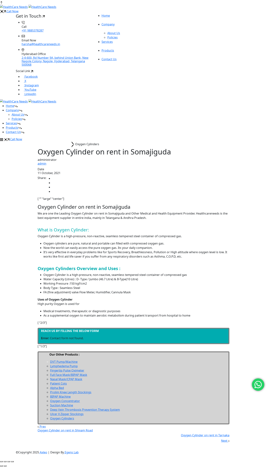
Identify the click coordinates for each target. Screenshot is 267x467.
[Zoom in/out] (1, 461)
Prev (42, 427)
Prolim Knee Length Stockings (70, 392)
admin (42, 164)
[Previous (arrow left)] (1, 465)
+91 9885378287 (33, 30)
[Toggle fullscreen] (5, 461)
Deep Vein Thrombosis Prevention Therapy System (85, 410)
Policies (112, 37)
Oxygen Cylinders (62, 418)
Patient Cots (58, 384)
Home (10, 106)
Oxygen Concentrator (65, 401)
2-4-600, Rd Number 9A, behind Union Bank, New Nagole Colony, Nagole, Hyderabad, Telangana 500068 (55, 61)
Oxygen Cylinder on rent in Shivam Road (65, 430)
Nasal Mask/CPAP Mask (66, 379)
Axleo (43, 452)
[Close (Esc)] (12, 461)
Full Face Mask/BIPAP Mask (68, 375)
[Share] (8, 461)
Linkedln (30, 94)
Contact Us (13, 132)
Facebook (31, 77)
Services (11, 123)
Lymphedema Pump (64, 366)
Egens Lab (71, 452)
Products (12, 128)
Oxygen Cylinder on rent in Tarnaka (205, 435)
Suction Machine (61, 405)
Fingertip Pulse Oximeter (67, 370)
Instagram (31, 85)
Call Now (12, 11)
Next (224, 441)
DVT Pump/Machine (64, 362)
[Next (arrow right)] (5, 465)
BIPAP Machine (60, 397)
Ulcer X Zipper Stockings (67, 414)
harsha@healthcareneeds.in (41, 44)
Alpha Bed (57, 388)
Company (12, 110)
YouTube (30, 90)
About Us (113, 33)
